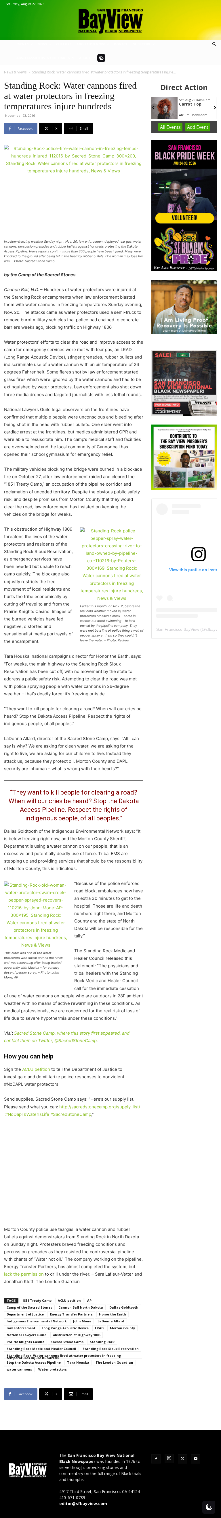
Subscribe (142, 44)
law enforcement (21, 1328)
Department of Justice (25, 1314)
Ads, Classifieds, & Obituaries (43, 58)
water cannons (19, 1369)
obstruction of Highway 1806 (76, 1335)
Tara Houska (78, 1362)
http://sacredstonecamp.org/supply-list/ (99, 1107)
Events (22, 44)
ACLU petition (36, 1069)
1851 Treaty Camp (37, 1300)
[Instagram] (169, 1458)
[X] (182, 1458)
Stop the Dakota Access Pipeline (34, 1362)
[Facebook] (156, 1458)
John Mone (82, 1321)
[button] (214, 44)
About (85, 58)
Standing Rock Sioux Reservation (111, 1348)
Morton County (122, 1328)
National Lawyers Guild (27, 1335)
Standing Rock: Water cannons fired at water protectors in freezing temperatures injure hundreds (64, 1356)
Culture (63, 44)
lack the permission (24, 1274)
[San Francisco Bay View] (110, 19)
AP (89, 1300)
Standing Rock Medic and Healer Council (41, 1348)
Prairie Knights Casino (25, 1342)
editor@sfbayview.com (83, 1503)
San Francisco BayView (177, 629)
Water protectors (52, 1369)
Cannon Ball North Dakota (80, 1307)
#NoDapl (14, 1114)
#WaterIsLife (36, 1114)
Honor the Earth (112, 1314)
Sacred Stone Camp (67, 1342)
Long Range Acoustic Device (65, 1328)
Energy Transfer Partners (71, 1314)
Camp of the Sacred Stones (29, 1307)
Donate (121, 44)
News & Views (15, 72)
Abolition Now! (91, 44)
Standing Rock (102, 1342)
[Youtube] (195, 1458)
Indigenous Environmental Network (37, 1321)
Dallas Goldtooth (123, 1307)
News (42, 44)
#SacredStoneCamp (70, 1114)
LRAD (99, 1328)
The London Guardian (114, 1362)
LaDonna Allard (111, 1321)
